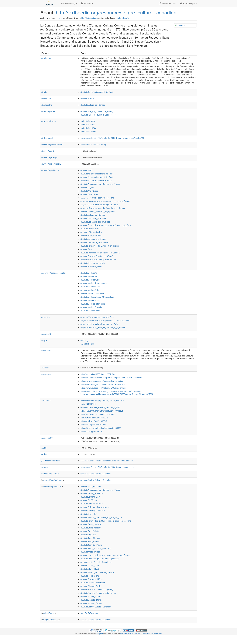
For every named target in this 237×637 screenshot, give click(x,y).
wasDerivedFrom (50, 460)
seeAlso (46, 374)
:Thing (84, 340)
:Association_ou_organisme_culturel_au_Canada (106, 201)
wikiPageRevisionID (51, 163)
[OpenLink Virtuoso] (96, 630)
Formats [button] (87, 3)
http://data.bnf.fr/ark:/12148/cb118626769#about (102, 410)
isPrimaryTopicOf (50, 473)
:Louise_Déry (90, 565)
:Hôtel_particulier (91, 232)
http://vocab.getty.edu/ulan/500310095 (97, 414)
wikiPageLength (49, 157)
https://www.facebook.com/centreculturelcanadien (102, 381)
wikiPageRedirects (52, 480)
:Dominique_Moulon (93, 510)
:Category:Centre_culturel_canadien (102, 400)
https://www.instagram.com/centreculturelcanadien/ (103, 384)
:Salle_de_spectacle (93, 263)
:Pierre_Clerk (90, 575)
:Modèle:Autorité (91, 279)
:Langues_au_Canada (94, 239)
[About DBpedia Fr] (48, 3)
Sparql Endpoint (189, 3)
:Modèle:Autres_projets (94, 283)
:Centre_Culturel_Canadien (96, 480)
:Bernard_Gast (90, 496)
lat (43, 447)
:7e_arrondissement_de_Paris (97, 173)
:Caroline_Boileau (92, 503)
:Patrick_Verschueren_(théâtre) (97, 572)
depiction (46, 467)
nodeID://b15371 (88, 121)
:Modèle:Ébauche (91, 307)
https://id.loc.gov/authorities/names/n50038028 (101, 428)
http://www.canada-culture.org (93, 144)
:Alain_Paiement (91, 486)
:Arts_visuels (89, 190)
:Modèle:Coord (90, 310)
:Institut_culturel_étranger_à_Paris (99, 204)
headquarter (48, 111)
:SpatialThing (87, 343)
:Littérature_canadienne (94, 242)
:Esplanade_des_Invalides (95, 221)
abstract (46, 58)
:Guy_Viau (88, 534)
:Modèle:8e (89, 276)
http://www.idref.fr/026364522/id (94, 417)
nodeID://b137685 (88, 131)
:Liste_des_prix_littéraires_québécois (100, 558)
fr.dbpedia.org (123, 17)
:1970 (86, 170)
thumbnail (47, 138)
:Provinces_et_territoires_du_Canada (100, 252)
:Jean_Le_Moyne (91, 544)
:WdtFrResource (89, 613)
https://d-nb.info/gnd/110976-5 (94, 421)
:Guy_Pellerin (90, 531)
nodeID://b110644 (88, 128)
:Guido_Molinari (91, 527)
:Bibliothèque (89, 194)
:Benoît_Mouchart (92, 493)
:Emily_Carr (89, 514)
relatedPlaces (48, 121)
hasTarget (48, 613)
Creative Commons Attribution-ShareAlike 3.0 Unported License (141, 633)
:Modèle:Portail (90, 300)
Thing (59, 17)
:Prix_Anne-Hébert (92, 579)
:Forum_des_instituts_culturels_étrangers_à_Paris (106, 225)
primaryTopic (50, 619)
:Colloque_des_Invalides (94, 507)
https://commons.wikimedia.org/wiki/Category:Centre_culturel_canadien (112, 377)
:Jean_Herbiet (90, 541)
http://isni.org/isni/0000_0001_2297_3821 (99, 374)
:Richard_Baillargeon (93, 582)
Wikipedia (99, 633)
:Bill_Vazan (89, 500)
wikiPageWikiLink (50, 170)
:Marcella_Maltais (91, 599)
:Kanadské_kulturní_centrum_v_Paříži (101, 407)
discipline (46, 104)
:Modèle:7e (89, 272)
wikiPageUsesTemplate (54, 272)
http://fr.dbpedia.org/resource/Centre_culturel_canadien (116, 12)
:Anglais (87, 187)
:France (87, 98)
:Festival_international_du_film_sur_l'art (101, 517)
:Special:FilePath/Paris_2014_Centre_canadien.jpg (107, 467)
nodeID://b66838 (88, 124)
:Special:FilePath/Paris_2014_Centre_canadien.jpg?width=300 (112, 138)
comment (47, 350)
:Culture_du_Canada (93, 104)
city (44, 92)
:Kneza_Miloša (90, 551)
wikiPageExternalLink (52, 144)
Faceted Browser (168, 3)
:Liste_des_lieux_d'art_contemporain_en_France (105, 555)
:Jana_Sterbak (90, 538)
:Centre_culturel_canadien (96, 473)
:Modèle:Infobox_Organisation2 (98, 296)
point (46, 333)
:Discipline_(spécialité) (94, 218)
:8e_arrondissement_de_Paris (97, 92)
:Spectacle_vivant (91, 266)
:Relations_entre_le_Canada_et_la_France (103, 208)
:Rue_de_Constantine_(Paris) (97, 111)
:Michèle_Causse (91, 603)
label (45, 367)
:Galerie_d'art (90, 228)
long (44, 454)
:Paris (86, 249)
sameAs (46, 400)
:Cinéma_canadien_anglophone (98, 211)
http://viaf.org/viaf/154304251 (93, 424)
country (46, 98)
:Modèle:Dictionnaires (93, 293)
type (44, 340)
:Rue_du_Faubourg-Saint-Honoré (98, 114)
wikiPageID (47, 150)
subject (45, 317)
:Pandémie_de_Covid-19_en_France (100, 245)
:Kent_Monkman (91, 235)
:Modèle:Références (93, 303)
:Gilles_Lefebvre (91, 524)
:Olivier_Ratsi (90, 568)
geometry (47, 437)
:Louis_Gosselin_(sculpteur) (96, 562)
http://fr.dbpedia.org (89, 17)
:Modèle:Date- (90, 290)
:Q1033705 (88, 404)
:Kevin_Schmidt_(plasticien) (96, 548)
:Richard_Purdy (91, 586)
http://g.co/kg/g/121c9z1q (91, 431)
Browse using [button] (69, 3)
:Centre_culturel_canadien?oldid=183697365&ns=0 (107, 460)
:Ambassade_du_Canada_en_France (100, 184)
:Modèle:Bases (90, 286)
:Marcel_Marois (91, 596)
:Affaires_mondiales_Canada (96, 180)
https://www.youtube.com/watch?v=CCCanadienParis (103, 387)
